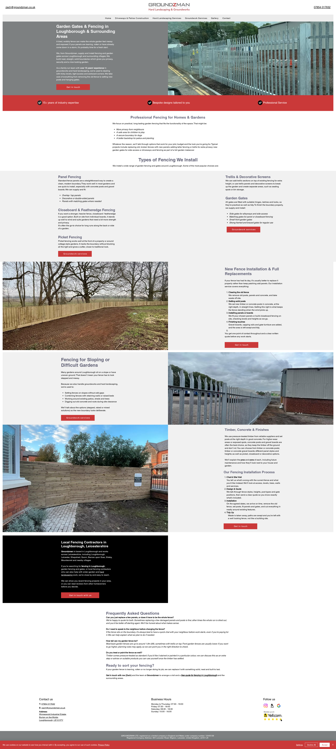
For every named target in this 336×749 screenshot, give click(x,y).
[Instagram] (265, 705)
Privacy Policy (103, 744)
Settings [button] (299, 744)
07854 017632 (48, 704)
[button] (80, 595)
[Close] (332, 745)
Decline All (311, 744)
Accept (324, 744)
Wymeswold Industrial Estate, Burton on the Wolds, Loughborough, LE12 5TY (53, 717)
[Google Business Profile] (278, 705)
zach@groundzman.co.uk (53, 708)
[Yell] (272, 705)
